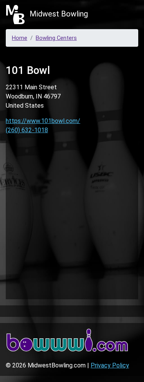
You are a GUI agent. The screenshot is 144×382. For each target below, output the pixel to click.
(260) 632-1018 (27, 130)
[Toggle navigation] (127, 14)
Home (19, 37)
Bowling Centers (56, 37)
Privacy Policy (110, 365)
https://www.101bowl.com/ (43, 121)
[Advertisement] (72, 218)
